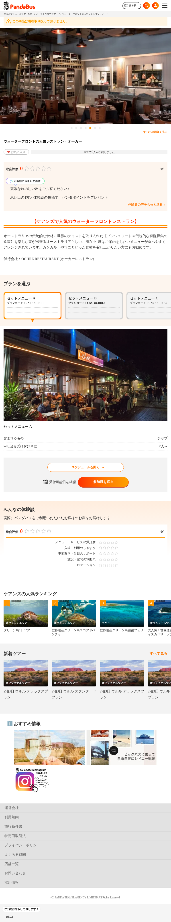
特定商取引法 (15, 836)
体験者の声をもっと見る (145, 204)
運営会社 (11, 808)
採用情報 (11, 882)
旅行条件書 (13, 826)
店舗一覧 (11, 864)
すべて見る (158, 653)
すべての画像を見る (155, 131)
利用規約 (11, 817)
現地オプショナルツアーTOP (18, 14)
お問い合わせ (15, 873)
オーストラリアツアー (47, 14)
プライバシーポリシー (22, 845)
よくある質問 (15, 854)
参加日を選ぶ (103, 482)
